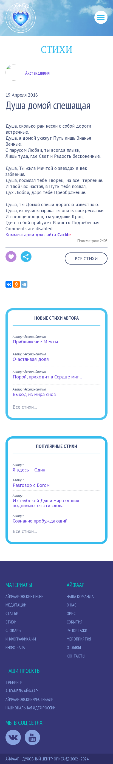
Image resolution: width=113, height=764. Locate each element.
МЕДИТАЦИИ (15, 605)
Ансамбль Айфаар (21, 690)
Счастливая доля (31, 359)
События (74, 622)
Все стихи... (25, 407)
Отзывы (74, 647)
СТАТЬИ (11, 613)
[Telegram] (24, 284)
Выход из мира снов (34, 394)
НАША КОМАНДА (80, 596)
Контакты (76, 656)
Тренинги (13, 682)
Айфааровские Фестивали (29, 699)
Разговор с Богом (31, 485)
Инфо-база (15, 647)
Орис (71, 613)
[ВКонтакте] (8, 284)
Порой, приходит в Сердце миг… (47, 376)
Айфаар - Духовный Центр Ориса (35, 759)
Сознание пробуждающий (40, 521)
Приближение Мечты (35, 341)
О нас (71, 605)
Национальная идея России (30, 707)
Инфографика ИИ (20, 639)
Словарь (13, 630)
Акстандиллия (37, 73)
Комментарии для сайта (38, 235)
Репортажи (77, 630)
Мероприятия (79, 639)
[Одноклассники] (16, 284)
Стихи (10, 622)
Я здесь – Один (29, 470)
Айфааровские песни (24, 596)
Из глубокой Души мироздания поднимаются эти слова (46, 503)
